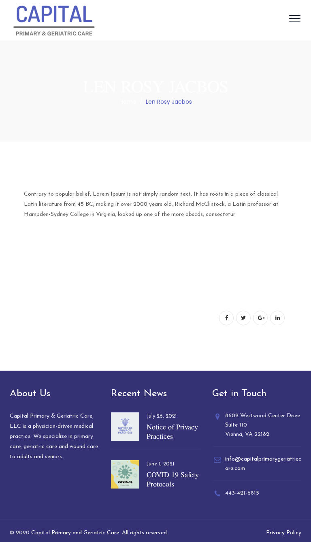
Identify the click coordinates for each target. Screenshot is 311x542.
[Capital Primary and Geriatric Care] (54, 20)
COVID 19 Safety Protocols (173, 479)
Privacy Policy (283, 533)
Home (127, 102)
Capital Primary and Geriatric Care (75, 533)
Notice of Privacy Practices (172, 431)
